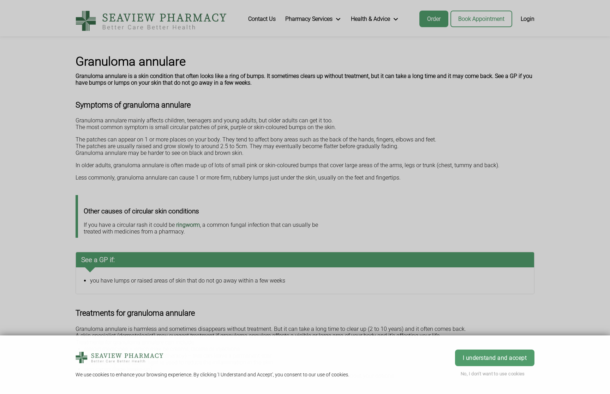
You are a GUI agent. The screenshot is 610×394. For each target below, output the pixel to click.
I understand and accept (495, 357)
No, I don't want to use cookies (493, 373)
